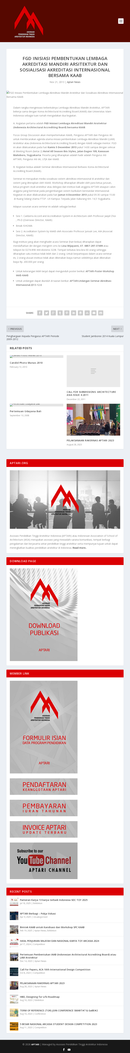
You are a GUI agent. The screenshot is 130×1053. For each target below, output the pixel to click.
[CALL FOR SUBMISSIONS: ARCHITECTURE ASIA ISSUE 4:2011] (93, 371)
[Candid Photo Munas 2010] (36, 356)
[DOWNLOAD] (44, 660)
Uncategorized (40, 916)
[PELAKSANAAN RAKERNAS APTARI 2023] (93, 420)
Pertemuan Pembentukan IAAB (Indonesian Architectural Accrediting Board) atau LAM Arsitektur (68, 956)
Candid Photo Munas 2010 (26, 362)
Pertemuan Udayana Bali (25, 411)
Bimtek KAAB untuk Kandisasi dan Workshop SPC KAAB (52, 927)
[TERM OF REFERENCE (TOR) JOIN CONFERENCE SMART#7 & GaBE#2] (14, 1013)
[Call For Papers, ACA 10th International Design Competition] (14, 972)
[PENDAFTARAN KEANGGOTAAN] (44, 794)
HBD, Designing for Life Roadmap (40, 996)
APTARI (35, 1044)
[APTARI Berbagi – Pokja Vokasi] (14, 916)
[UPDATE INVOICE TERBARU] (44, 836)
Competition (39, 944)
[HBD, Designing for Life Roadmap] (14, 999)
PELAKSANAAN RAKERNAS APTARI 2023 (90, 440)
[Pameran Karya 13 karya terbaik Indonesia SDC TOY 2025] (14, 902)
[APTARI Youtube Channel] (44, 878)
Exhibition (37, 903)
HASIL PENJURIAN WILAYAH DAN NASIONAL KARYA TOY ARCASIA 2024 (59, 940)
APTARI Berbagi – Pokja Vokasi (38, 913)
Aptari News (73, 82)
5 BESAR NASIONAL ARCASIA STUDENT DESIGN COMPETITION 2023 (58, 1024)
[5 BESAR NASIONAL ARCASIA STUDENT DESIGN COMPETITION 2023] (14, 1026)
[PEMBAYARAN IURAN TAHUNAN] (44, 815)
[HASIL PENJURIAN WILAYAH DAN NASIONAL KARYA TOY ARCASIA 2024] (14, 943)
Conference (40, 1013)
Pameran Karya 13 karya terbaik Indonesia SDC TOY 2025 (54, 900)
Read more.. (80, 547)
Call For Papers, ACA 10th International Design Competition (55, 969)
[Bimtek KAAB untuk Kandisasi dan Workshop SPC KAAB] (14, 929)
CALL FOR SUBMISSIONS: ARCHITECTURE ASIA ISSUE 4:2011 (91, 393)
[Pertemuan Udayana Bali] (36, 405)
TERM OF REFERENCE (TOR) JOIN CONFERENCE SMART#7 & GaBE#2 (59, 1010)
